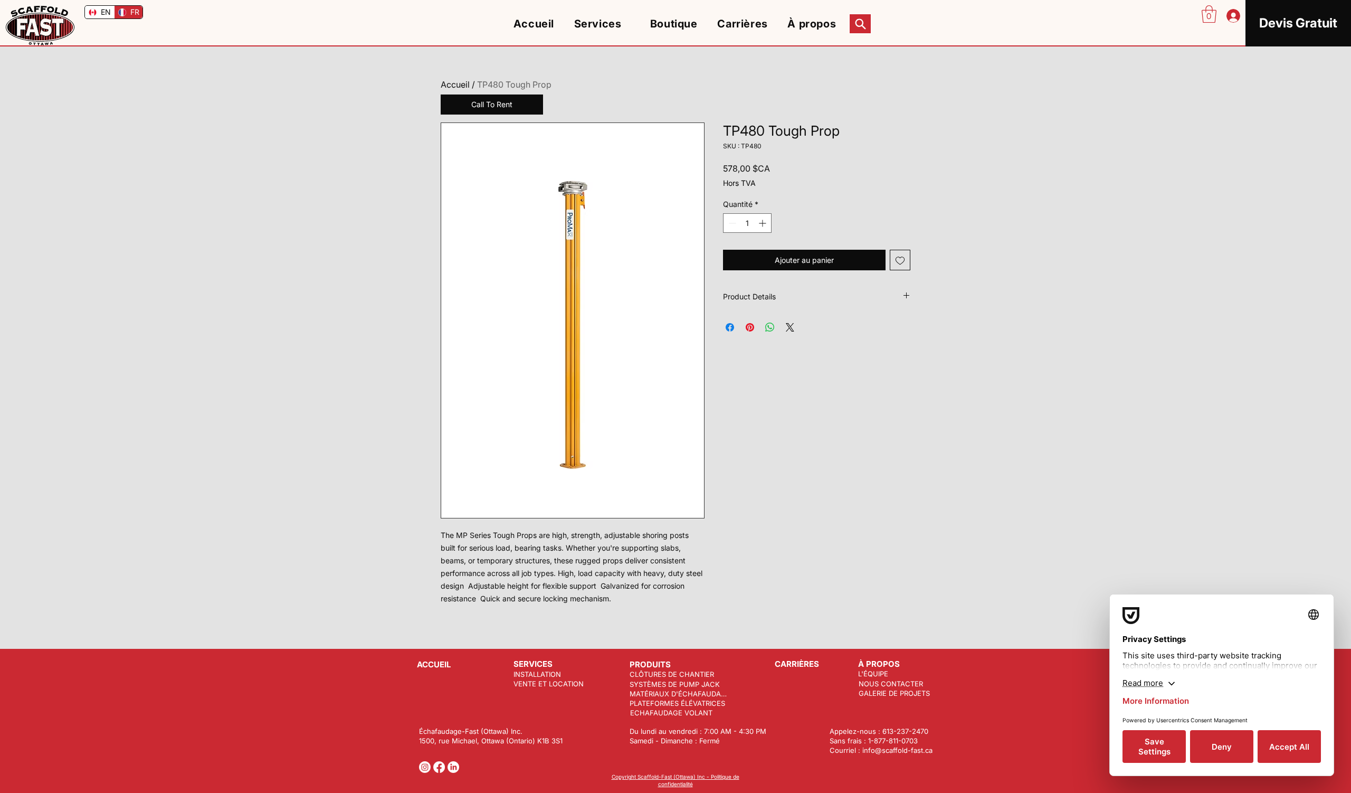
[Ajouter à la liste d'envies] (900, 260)
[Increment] (763, 223)
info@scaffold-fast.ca (897, 750)
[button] (1209, 14)
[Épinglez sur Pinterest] (750, 327)
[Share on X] (790, 327)
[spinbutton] (747, 223)
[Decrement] (731, 223)
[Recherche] (860, 24)
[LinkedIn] (453, 767)
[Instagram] (425, 767)
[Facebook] (439, 767)
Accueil (455, 84)
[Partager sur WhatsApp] (770, 327)
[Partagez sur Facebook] (730, 327)
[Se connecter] (1232, 16)
